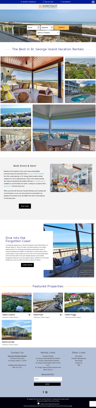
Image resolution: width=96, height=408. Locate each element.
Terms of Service (64, 406)
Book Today (25, 206)
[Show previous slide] (2, 302)
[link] (31, 79)
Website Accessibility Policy (44, 401)
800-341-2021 (17, 367)
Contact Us (78, 363)
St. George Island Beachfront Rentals (48, 358)
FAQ (78, 365)
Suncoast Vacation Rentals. (35, 174)
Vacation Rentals (47, 356)
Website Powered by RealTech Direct (49, 404)
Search (61, 27)
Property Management (78, 358)
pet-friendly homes (39, 181)
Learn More (27, 265)
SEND (47, 384)
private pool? (8, 186)
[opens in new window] (43, 392)
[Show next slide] (31, 302)
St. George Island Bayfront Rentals (48, 361)
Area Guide (78, 356)
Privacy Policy (55, 401)
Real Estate (78, 361)
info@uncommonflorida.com (17, 365)
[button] (93, 5)
